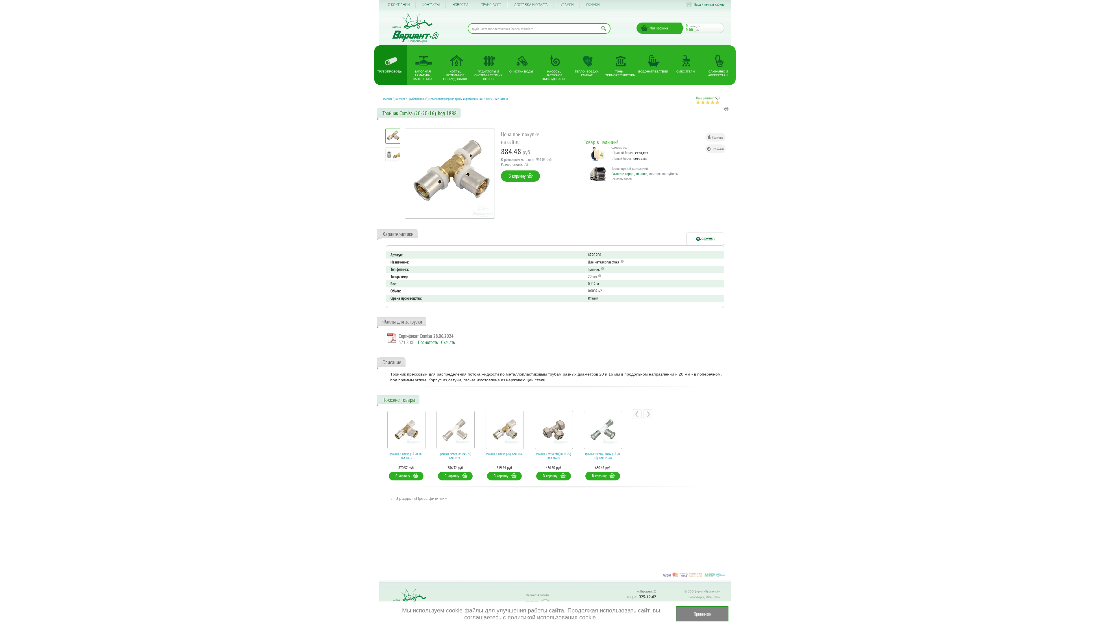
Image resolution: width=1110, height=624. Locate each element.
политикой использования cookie (552, 617)
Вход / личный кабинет (710, 4)
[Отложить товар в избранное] (715, 148)
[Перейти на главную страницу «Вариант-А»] (412, 601)
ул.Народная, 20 (646, 591)
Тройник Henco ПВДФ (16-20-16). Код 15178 (556, 456)
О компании (399, 5)
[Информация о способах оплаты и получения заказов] (694, 577)
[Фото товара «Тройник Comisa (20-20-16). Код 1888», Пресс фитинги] (450, 174)
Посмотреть (428, 342)
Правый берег (623, 152)
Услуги (567, 5)
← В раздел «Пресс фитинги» (418, 498)
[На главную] (415, 28)
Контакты (431, 5)
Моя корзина (659, 28)
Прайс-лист (491, 5)
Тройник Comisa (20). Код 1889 (458, 454)
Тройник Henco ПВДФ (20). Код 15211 (409, 456)
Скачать (448, 342)
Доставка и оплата (531, 5)
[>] (648, 414)
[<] (637, 414)
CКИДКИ (593, 5)
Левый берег (622, 158)
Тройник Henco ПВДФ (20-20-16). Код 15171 (606, 456)
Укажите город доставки (630, 173)
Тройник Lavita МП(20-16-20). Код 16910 (507, 456)
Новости (460, 5)
